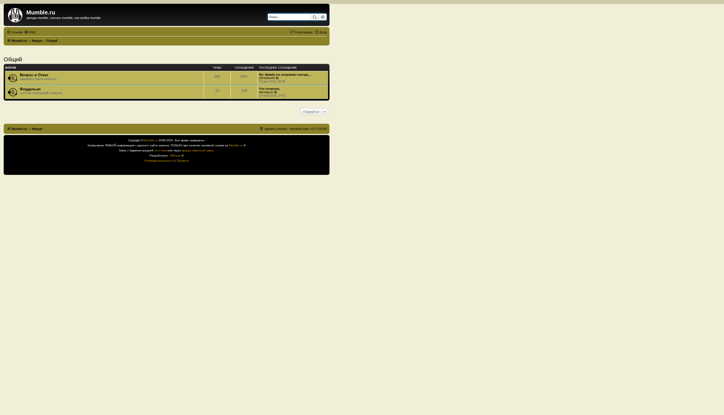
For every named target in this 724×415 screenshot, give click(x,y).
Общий (13, 59)
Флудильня (30, 89)
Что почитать (269, 88)
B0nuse (176, 155)
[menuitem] (29, 32)
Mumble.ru (151, 140)
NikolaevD (266, 92)
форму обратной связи (198, 150)
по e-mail (161, 150)
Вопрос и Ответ (34, 75)
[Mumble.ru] (15, 14)
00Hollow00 (267, 78)
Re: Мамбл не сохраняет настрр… (285, 74)
